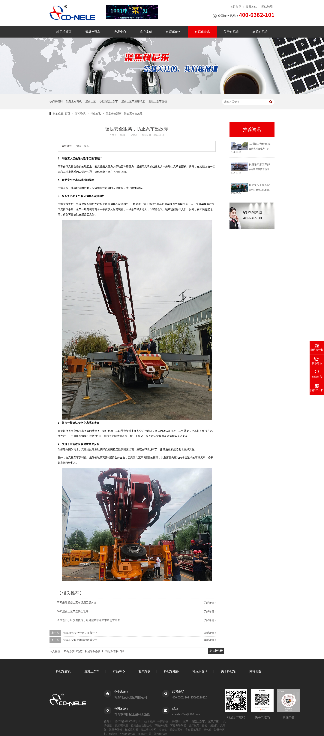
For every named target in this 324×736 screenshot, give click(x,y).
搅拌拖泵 (194, 725)
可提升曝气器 (178, 725)
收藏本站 (251, 6)
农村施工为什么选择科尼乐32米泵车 (270, 143)
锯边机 (214, 725)
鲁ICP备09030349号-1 (127, 721)
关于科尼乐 (231, 31)
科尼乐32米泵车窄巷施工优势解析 (268, 185)
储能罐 (113, 733)
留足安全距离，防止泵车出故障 (124, 113)
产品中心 (120, 31)
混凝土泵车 (92, 31)
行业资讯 (96, 113)
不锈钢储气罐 (127, 733)
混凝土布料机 (74, 101)
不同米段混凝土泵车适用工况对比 (76, 602)
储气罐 (208, 729)
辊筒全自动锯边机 (141, 725)
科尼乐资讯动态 (73, 651)
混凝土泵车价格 (157, 101)
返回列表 (216, 650)
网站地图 (267, 6)
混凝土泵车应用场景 (133, 101)
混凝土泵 (90, 101)
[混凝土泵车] (132, 12)
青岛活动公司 (148, 729)
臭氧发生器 (144, 733)
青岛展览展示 (193, 729)
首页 (68, 113)
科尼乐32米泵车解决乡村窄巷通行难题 (271, 164)
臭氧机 (163, 729)
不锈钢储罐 (161, 725)
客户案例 (146, 31)
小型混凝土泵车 (108, 101)
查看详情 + (210, 632)
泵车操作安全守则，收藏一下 (80, 632)
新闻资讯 (80, 113)
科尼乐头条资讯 (94, 651)
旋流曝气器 (121, 725)
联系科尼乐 (260, 31)
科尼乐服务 (173, 31)
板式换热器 (131, 729)
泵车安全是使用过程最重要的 (80, 640)
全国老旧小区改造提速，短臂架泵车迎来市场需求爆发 (88, 620)
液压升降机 (115, 729)
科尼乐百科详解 (114, 651)
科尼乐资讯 (202, 31)
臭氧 (204, 725)
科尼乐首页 (63, 31)
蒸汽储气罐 (160, 733)
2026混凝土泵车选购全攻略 (72, 611)
